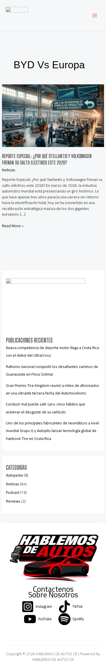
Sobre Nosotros (53, 595)
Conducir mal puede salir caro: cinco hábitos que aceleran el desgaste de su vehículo (45, 407)
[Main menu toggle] (95, 15)
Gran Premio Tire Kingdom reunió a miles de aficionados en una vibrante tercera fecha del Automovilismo (52, 389)
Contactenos (53, 589)
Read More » (13, 226)
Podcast (12, 492)
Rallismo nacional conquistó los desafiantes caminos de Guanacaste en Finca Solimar (52, 370)
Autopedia (14, 475)
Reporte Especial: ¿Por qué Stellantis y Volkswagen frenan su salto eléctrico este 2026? (47, 159)
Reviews (13, 501)
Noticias (8, 170)
